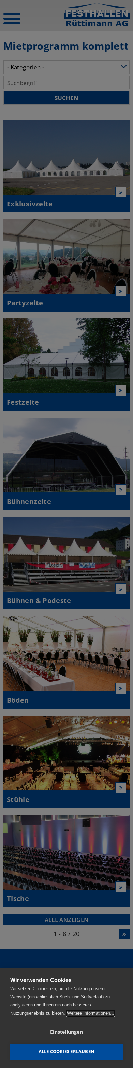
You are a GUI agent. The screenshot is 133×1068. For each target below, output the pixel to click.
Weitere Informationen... (90, 1013)
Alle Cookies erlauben (66, 1051)
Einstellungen (66, 1032)
